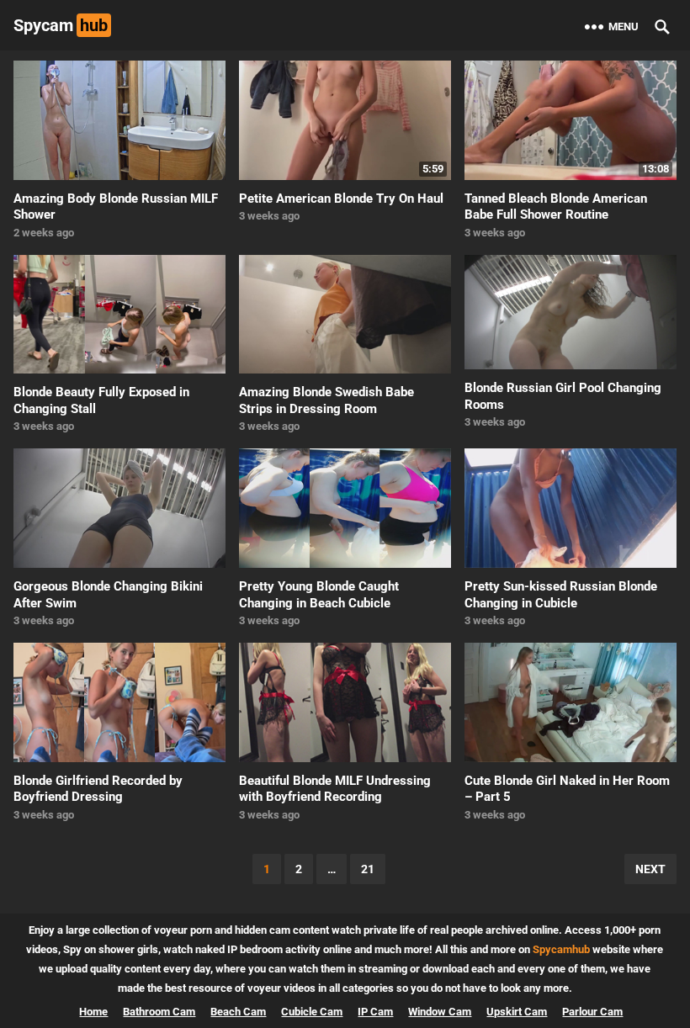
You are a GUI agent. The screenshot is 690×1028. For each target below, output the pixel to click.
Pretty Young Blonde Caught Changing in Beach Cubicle (319, 595)
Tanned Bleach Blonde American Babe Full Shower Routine (555, 207)
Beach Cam (238, 1011)
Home (93, 1011)
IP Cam (375, 1011)
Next (650, 869)
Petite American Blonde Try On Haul (341, 198)
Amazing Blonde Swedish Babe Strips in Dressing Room (326, 400)
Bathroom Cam (159, 1011)
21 (367, 869)
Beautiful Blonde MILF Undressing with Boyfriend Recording (335, 789)
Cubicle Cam (311, 1011)
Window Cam (439, 1011)
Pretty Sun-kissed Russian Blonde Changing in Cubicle (560, 595)
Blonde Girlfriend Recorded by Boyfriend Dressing (98, 789)
